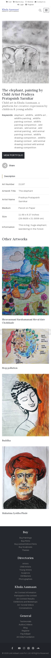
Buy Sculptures (25, 547)
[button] (40, 10)
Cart (9, 2)
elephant (19, 115)
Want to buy (19, 2)
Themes (25, 550)
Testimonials (25, 622)
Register (30, 5)
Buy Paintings (25, 538)
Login (21, 5)
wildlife (29, 115)
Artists (25, 564)
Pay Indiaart (25, 634)
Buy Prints (25, 541)
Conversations (25, 608)
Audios (22, 625)
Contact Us (41, 2)
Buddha (6, 440)
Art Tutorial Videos (25, 605)
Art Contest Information (25, 593)
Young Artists (25, 570)
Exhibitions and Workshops (25, 602)
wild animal (30, 128)
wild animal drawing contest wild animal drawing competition (29, 144)
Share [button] (10, 166)
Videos (29, 625)
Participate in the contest (25, 596)
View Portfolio (13, 155)
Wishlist (30, 2)
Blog (25, 628)
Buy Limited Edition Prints (25, 544)
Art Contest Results (25, 599)
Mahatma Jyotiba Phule (15, 513)
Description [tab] (9, 176)
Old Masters (25, 576)
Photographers (25, 579)
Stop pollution (10, 367)
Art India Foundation (25, 637)
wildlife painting (22, 118)
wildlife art (40, 115)
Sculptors (25, 573)
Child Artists (25, 567)
